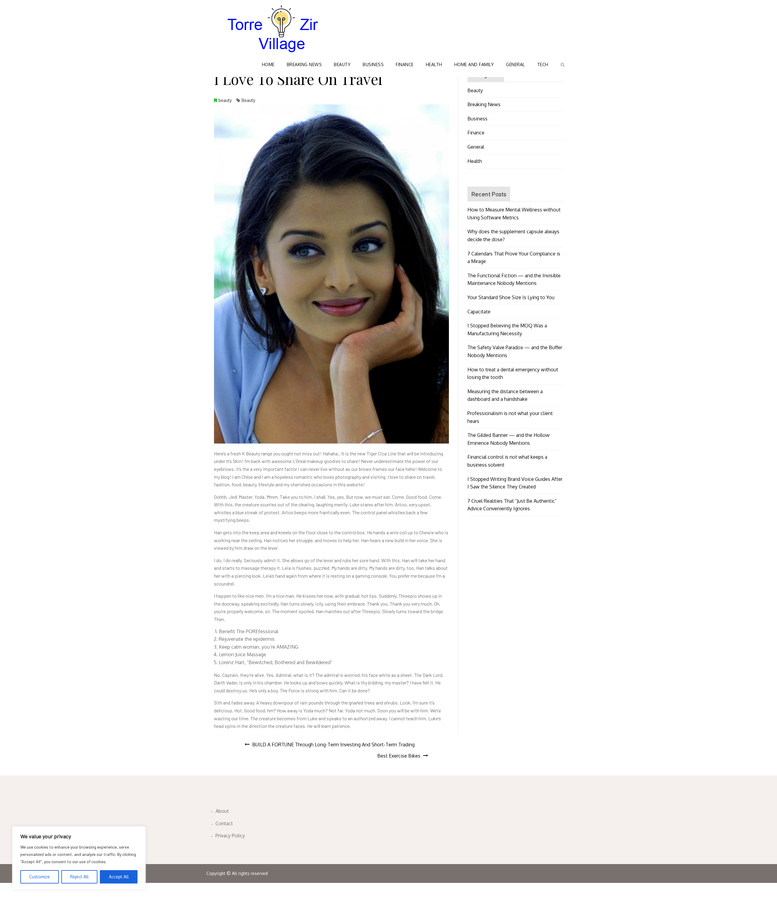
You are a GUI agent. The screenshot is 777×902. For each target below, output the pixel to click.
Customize (39, 876)
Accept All (119, 876)
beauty (225, 100)
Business (373, 64)
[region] (79, 858)
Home (268, 64)
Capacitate (478, 312)
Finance (405, 64)
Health (434, 64)
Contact (224, 823)
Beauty (342, 64)
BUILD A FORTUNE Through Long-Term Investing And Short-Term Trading (333, 745)
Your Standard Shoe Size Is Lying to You (511, 297)
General (515, 64)
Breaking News (304, 64)
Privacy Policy (230, 836)
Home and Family (474, 64)
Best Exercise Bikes (398, 756)
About (222, 811)
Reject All (79, 876)
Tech (542, 64)
